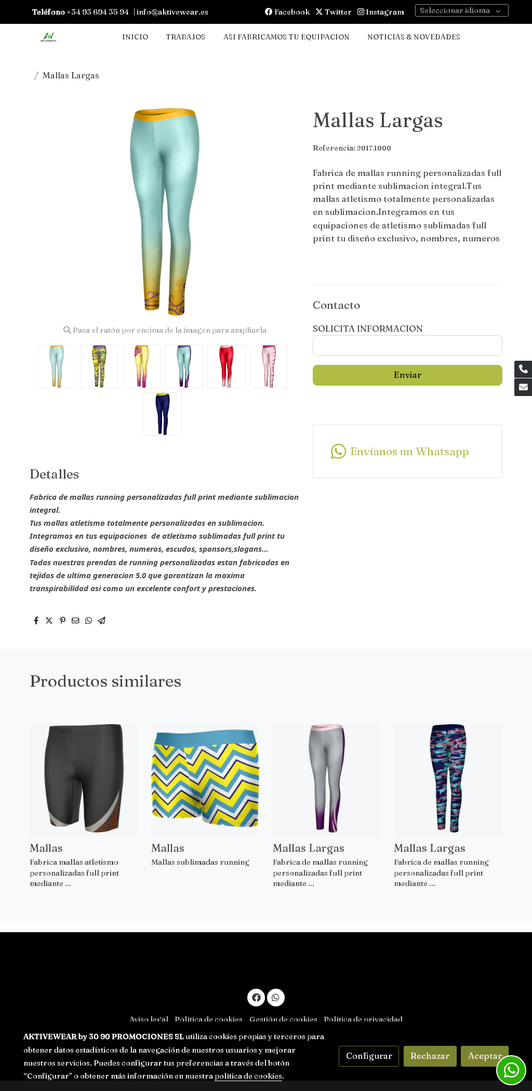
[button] (280, 211)
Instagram (384, 12)
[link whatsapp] (276, 996)
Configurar (369, 1056)
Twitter (337, 12)
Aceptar (485, 1056)
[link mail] (523, 387)
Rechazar (429, 1056)
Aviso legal (148, 1019)
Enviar (407, 375)
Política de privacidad (363, 1019)
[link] (48, 37)
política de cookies (248, 1076)
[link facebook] (256, 996)
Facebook (291, 12)
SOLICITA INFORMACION (368, 328)
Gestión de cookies (283, 1019)
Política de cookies (209, 1019)
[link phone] (523, 369)
